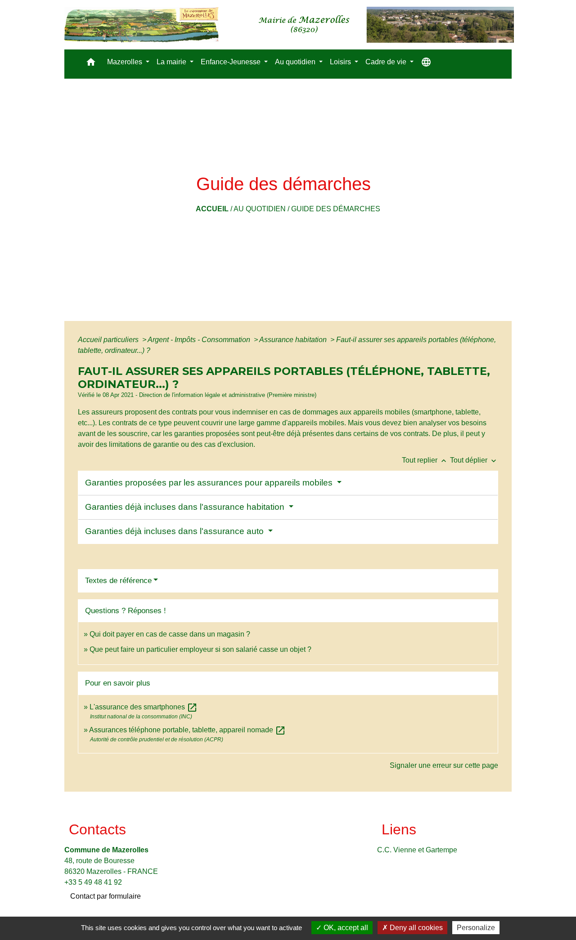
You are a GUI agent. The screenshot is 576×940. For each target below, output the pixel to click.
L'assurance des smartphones (144, 707)
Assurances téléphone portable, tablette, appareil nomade (187, 730)
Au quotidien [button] (296, 62)
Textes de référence (118, 580)
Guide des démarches (335, 209)
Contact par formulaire (105, 896)
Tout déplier (474, 460)
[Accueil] (289, 24)
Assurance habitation (293, 339)
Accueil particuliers (109, 339)
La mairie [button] (172, 62)
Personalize (476, 927)
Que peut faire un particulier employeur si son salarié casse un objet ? (200, 649)
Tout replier (425, 460)
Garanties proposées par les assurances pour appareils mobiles (210, 482)
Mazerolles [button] (125, 62)
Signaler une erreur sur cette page (444, 765)
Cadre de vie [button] (386, 62)
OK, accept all (345, 927)
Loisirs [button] (341, 62)
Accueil (212, 209)
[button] (91, 64)
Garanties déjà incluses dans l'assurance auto (175, 531)
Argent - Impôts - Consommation (200, 339)
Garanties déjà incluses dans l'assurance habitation (186, 507)
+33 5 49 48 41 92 (93, 882)
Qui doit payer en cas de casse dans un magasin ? (170, 634)
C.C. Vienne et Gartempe (417, 850)
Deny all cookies (415, 927)
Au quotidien (260, 209)
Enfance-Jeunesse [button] (231, 62)
